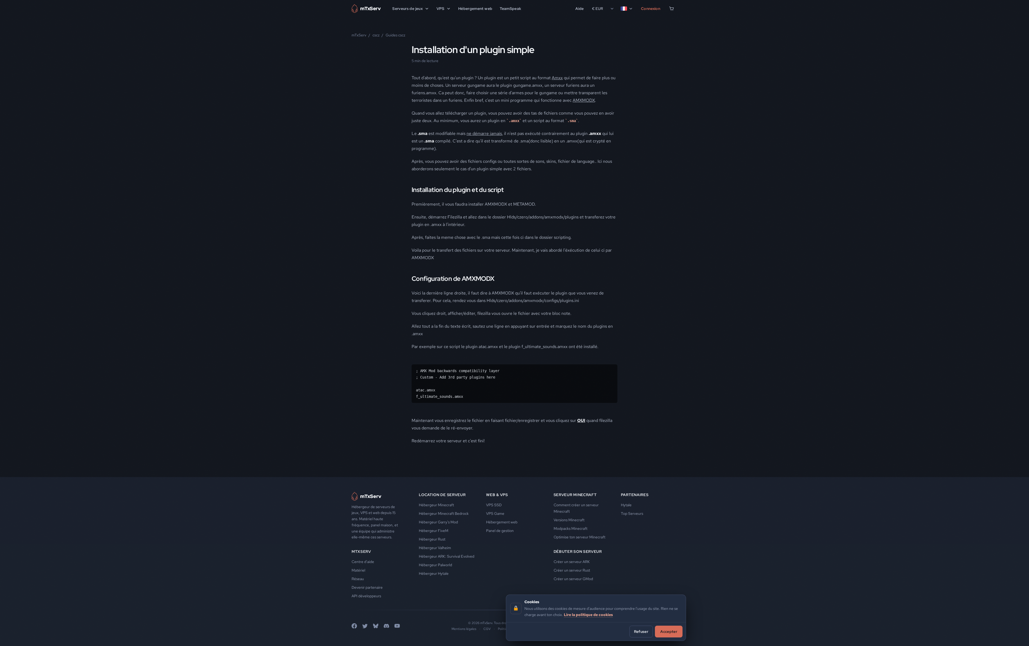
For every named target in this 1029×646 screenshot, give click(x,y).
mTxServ (359, 35)
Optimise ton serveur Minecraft (579, 537)
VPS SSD (494, 505)
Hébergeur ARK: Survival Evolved (446, 556)
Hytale (626, 505)
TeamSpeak (510, 8)
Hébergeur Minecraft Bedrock (444, 513)
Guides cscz (395, 35)
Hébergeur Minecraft (436, 505)
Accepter (668, 631)
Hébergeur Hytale (434, 573)
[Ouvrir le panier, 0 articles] (671, 8)
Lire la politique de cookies (588, 614)
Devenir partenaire (367, 587)
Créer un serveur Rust (572, 570)
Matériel (358, 570)
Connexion (650, 8)
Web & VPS (497, 494)
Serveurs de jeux (407, 8)
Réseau (358, 578)
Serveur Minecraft (575, 494)
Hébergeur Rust (432, 539)
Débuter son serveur (578, 551)
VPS (440, 8)
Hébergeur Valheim (435, 547)
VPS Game (495, 513)
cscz (375, 35)
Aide (579, 8)
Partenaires (635, 494)
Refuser (641, 631)
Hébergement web (475, 8)
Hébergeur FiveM (433, 530)
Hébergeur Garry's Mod (438, 522)
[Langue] (627, 8)
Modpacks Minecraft (570, 528)
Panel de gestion (500, 530)
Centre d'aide (363, 561)
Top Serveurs (632, 513)
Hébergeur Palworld (435, 564)
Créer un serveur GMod (573, 578)
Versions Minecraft (569, 519)
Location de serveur (442, 494)
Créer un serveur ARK (572, 561)
